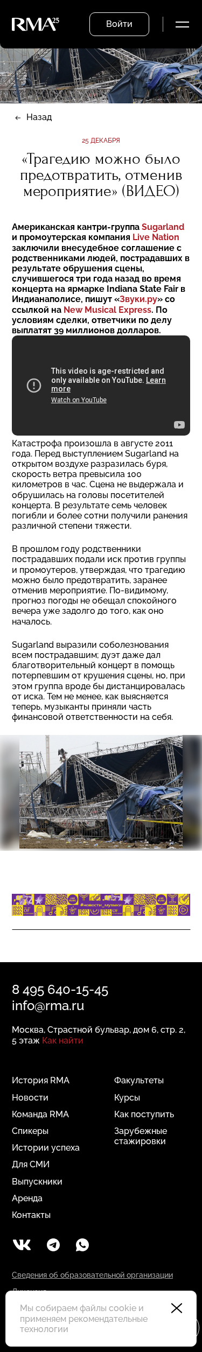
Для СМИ (31, 1164)
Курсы (127, 1097)
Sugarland (163, 227)
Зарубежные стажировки (140, 1136)
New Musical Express (107, 310)
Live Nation (156, 237)
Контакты (31, 1215)
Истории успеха (46, 1148)
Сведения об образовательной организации (92, 1275)
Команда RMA (40, 1114)
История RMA (40, 1080)
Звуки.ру (138, 299)
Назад (39, 117)
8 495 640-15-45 (60, 989)
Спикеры (30, 1131)
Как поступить (144, 1114)
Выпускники (37, 1181)
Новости (30, 1097)
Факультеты (139, 1080)
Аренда (27, 1198)
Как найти (62, 1040)
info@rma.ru (48, 1005)
